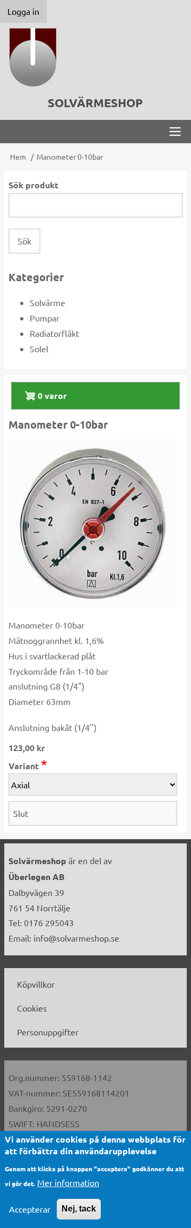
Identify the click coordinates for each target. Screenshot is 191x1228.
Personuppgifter (48, 1031)
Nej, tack (79, 1208)
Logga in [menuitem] (23, 11)
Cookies (32, 1008)
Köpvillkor (36, 984)
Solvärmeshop (95, 102)
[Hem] (95, 57)
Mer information (68, 1182)
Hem (18, 156)
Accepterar (29, 1209)
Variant (23, 765)
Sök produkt (33, 184)
